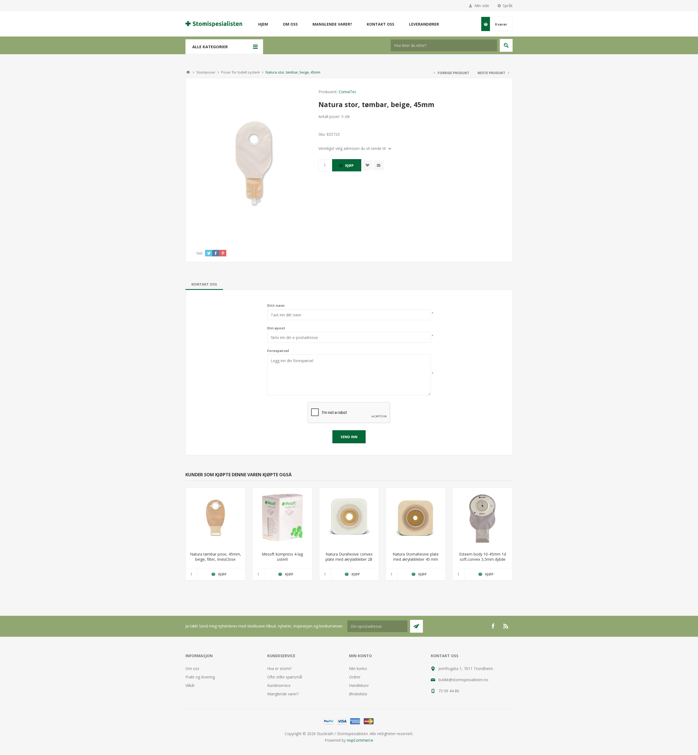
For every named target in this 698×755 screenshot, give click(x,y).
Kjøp (349, 165)
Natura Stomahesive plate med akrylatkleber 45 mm (416, 556)
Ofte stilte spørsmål (284, 677)
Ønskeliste (358, 693)
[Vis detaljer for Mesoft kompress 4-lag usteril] (282, 517)
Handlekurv (359, 685)
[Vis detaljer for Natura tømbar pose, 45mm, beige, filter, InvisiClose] (215, 517)
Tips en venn (379, 165)
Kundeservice (279, 685)
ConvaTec (347, 91)
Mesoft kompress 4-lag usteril (282, 556)
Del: (200, 253)
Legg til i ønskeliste (367, 165)
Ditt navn (276, 305)
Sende (416, 626)
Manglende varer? (283, 693)
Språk (508, 5)
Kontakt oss (204, 284)
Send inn (349, 436)
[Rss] (506, 626)
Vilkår (190, 685)
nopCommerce (360, 740)
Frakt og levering (200, 677)
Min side (481, 5)
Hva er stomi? (279, 668)
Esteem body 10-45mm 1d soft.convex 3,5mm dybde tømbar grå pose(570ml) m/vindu (482, 561)
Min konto (358, 668)
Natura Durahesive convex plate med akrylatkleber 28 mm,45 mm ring (349, 559)
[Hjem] (188, 72)
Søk (506, 45)
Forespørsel (278, 350)
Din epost (276, 328)
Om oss (192, 668)
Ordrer (354, 677)
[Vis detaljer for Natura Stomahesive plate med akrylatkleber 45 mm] (416, 517)
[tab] (204, 284)
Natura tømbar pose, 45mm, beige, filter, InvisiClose (215, 556)
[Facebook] (493, 626)
